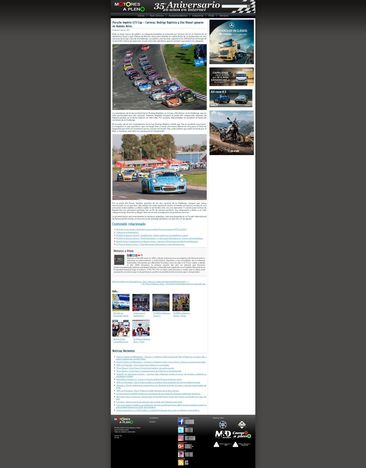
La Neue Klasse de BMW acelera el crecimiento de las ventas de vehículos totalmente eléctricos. (158, 394)
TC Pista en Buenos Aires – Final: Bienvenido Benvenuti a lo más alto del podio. (150, 244)
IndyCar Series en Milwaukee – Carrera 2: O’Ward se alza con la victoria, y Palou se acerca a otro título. (161, 362)
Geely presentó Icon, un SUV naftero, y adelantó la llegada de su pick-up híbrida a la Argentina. (157, 410)
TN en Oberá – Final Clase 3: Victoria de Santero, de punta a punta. (145, 368)
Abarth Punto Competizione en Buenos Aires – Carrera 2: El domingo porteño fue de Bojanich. (157, 241)
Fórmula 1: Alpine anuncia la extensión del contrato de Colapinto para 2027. (149, 402)
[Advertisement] (231, 176)
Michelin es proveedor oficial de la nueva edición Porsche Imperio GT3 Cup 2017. (151, 229)
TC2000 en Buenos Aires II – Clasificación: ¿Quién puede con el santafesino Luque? (152, 235)
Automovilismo (178, 15)
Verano (223, 15)
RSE (211, 15)
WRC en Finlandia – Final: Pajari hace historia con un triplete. (142, 365)
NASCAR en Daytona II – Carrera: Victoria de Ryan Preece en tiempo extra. (149, 379)
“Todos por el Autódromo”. (127, 232)
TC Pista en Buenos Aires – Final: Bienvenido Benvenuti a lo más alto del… (174, 284)
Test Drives (156, 15)
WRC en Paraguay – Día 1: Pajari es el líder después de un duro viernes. (147, 391)
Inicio (141, 15)
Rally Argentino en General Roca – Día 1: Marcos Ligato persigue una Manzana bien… (149, 281)
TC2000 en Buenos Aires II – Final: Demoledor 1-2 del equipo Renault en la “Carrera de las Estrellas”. (159, 238)
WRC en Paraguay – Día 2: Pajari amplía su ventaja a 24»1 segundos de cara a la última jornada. (158, 382)
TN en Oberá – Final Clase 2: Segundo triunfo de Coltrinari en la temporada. (149, 371)
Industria (197, 15)
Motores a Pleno (124, 251)
